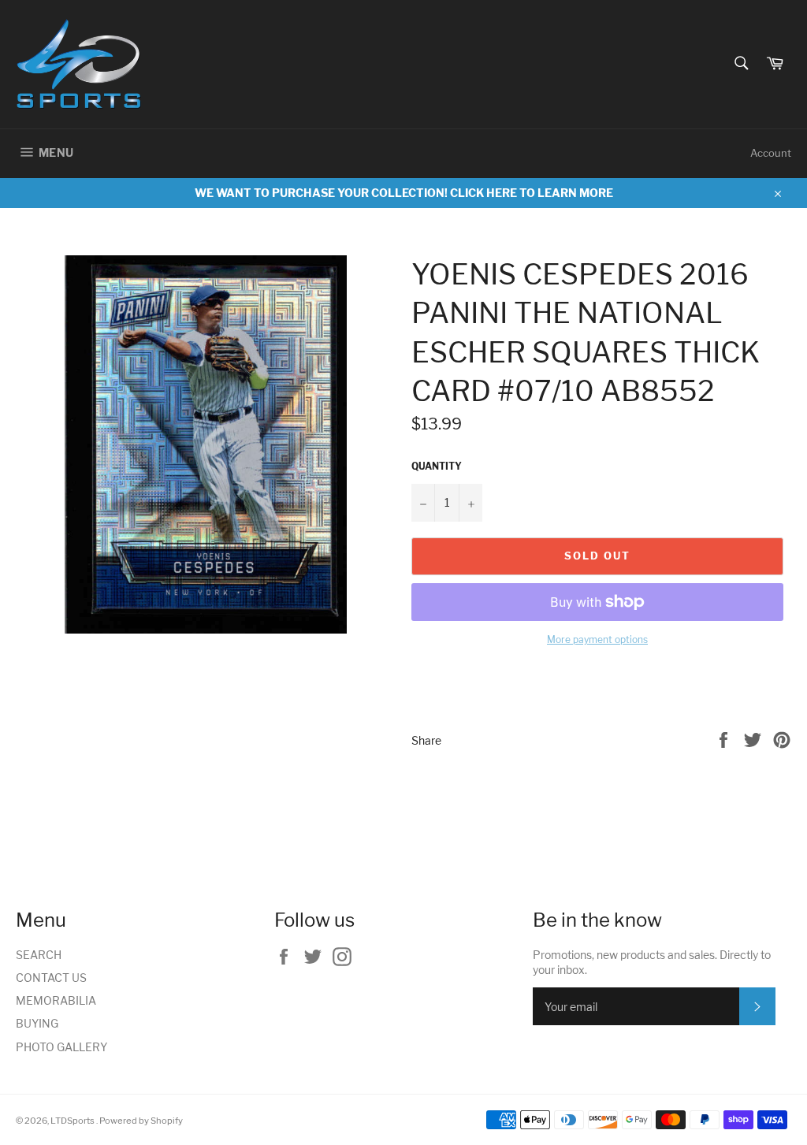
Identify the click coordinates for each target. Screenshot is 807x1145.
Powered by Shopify (141, 1120)
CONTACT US (51, 977)
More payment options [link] (597, 639)
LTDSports (73, 1120)
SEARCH (38, 954)
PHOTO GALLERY (61, 1047)
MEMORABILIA (56, 1000)
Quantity (436, 466)
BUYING (37, 1023)
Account (770, 153)
